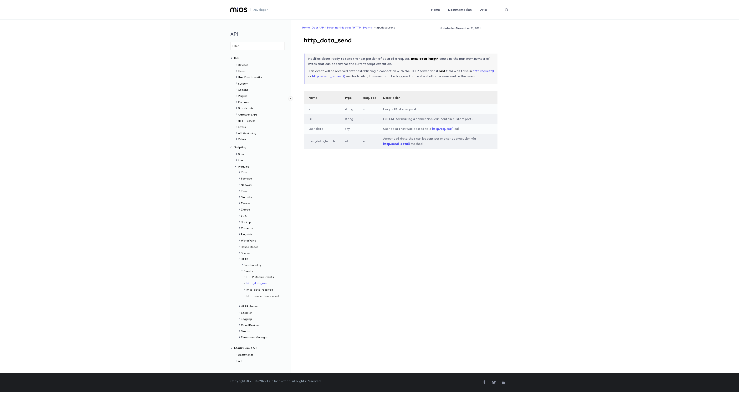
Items (242, 71)
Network (246, 184)
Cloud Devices (250, 325)
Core (244, 172)
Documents (245, 354)
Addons (243, 89)
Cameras (247, 228)
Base (241, 154)
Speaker (246, 312)
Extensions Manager (254, 337)
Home (436, 10)
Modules (243, 166)
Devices (243, 64)
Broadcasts (246, 108)
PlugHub (246, 234)
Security (246, 197)
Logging (246, 318)
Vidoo (242, 139)
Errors (242, 126)
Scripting (240, 147)
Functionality (252, 265)
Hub (236, 58)
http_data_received (260, 289)
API (240, 360)
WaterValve (248, 240)
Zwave (245, 203)
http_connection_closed (263, 296)
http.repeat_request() (328, 76)
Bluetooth (247, 331)
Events (248, 271)
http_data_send (257, 283)
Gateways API (247, 114)
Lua (240, 160)
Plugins (242, 95)
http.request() (483, 71)
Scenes (245, 253)
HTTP (244, 259)
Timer (245, 191)
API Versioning (247, 133)
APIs (483, 10)
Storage (246, 178)
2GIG (244, 215)
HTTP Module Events (260, 276)
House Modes (249, 246)
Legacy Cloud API (245, 347)
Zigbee (245, 209)
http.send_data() (396, 144)
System (243, 83)
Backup (246, 222)
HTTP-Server (246, 120)
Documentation (460, 10)
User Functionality (250, 77)
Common (244, 102)
